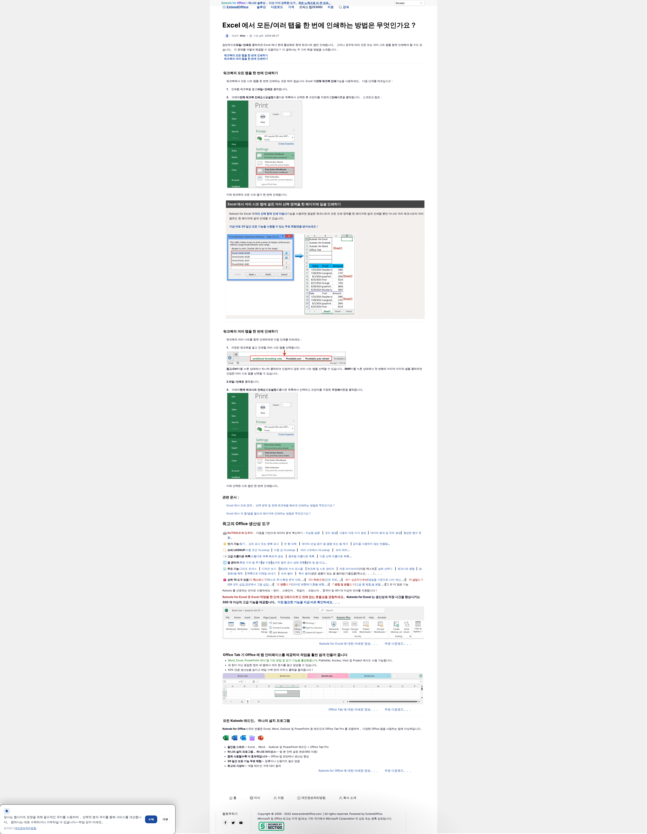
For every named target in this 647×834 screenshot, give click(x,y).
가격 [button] (291, 7)
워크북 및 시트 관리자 (320, 568)
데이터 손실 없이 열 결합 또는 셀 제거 (325, 543)
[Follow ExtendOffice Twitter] (233, 822)
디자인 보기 (269, 568)
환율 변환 (318, 584)
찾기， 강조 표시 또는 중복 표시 (259, 543)
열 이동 (266, 562)
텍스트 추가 (275, 579)
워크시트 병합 (406, 568)
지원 (331, 7)
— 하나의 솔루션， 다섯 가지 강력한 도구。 (276, 3)
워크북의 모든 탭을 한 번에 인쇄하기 (246, 55)
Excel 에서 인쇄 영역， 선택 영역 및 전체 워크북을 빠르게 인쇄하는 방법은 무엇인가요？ (280, 505)
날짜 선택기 (385, 568)
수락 (151, 819)
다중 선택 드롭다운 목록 (334, 556)
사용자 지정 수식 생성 (352, 532)
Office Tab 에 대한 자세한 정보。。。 (354, 709)
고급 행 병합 (363, 584)
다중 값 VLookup (284, 550)
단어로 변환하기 (302, 584)
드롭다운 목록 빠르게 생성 (267, 556)
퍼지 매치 (341, 550)
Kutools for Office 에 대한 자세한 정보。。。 (349, 770)
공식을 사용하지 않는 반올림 (370, 543)
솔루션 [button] (261, 7)
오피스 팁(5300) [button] (310, 7)
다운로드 (277, 7)
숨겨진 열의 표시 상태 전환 (288, 562)
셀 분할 (376, 584)
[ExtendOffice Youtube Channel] (241, 822)
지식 (257, 797)
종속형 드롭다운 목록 (301, 556)
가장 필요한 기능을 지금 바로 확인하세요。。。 (309, 602)
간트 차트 (331, 579)
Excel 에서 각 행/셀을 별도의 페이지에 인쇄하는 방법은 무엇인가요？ (268, 513)
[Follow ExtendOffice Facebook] (225, 822)
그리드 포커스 (248, 568)
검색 (346, 7)
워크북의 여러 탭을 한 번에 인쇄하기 (246, 58)
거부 (165, 819)
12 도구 (258, 579)
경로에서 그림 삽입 (257, 584)
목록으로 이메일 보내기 (261, 573)
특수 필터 (304, 573)
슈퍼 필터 (287, 573)
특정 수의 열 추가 (250, 562)
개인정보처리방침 (313, 797)
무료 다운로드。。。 (399, 643)
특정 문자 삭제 (291, 579)
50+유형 (317, 579)
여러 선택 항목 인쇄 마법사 (271, 213)
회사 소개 (349, 797)
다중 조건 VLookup (258, 550)
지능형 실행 (312, 532)
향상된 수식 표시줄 (291, 568)
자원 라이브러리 (349, 568)
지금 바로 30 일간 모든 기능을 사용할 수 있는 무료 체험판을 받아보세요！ (274, 226)
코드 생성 (331, 532)
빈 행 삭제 (290, 543)
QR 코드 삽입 (236, 584)
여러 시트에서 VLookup (315, 550)
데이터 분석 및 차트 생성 (386, 532)
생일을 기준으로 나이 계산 (384, 579)
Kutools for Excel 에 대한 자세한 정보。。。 (349, 643)
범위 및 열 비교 (315, 562)
